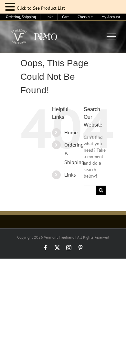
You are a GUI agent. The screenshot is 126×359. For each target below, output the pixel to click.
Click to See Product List (41, 8)
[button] (11, 7)
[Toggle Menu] (111, 36)
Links (70, 174)
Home (71, 132)
